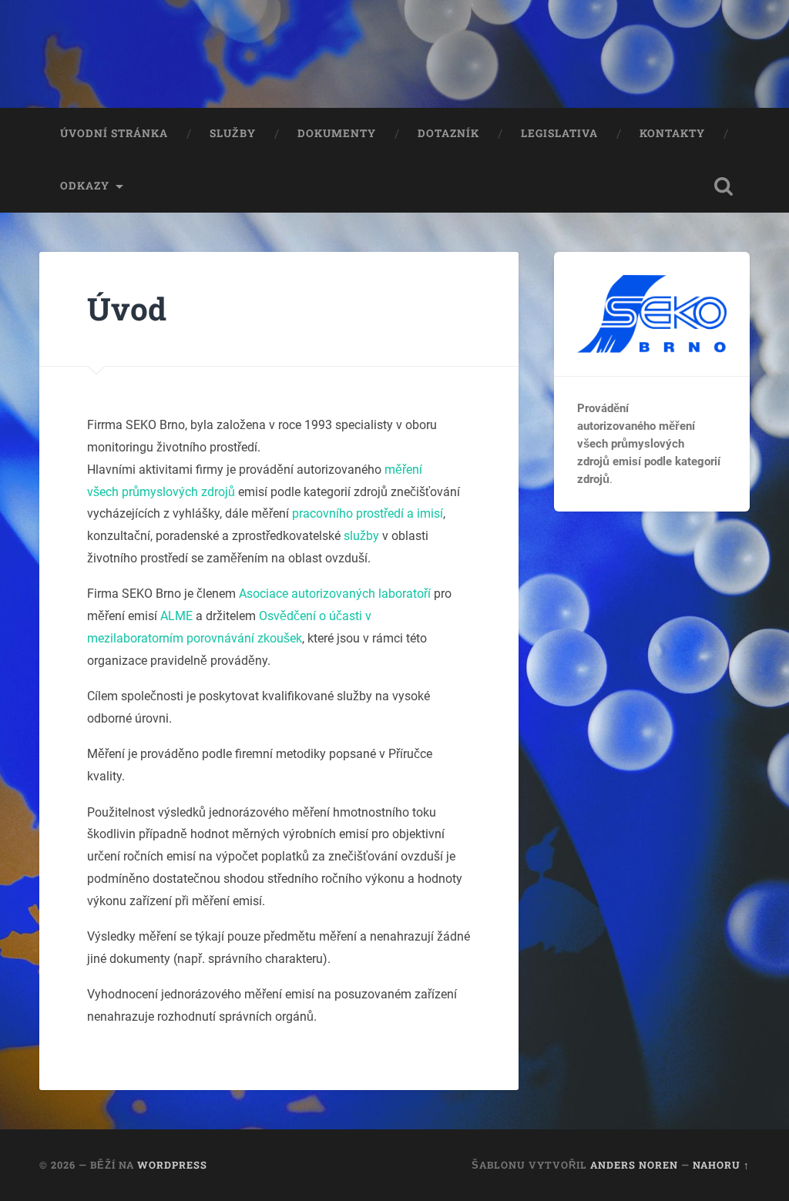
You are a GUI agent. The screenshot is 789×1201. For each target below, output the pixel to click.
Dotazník (448, 133)
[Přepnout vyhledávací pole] (723, 186)
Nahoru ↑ (721, 1165)
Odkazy (84, 186)
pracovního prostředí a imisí (367, 513)
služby (361, 535)
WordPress (172, 1165)
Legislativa (559, 133)
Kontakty (672, 133)
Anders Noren (634, 1165)
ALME (176, 616)
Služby (233, 133)
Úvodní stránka (114, 133)
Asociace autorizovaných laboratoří (335, 593)
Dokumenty (336, 133)
